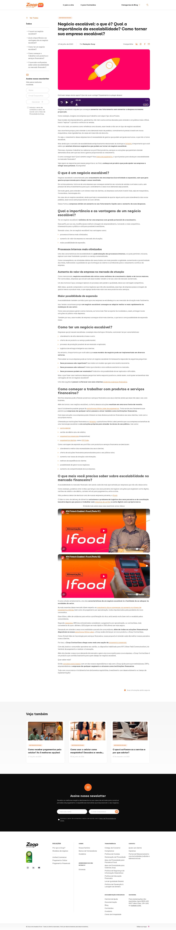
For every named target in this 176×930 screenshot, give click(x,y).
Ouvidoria (108, 911)
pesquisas (69, 623)
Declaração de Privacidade (115, 857)
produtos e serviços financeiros (115, 382)
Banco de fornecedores (88, 851)
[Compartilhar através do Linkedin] (136, 44)
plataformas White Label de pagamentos (103, 408)
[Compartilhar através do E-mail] (149, 44)
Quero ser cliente (135, 848)
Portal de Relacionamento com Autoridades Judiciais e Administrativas (139, 856)
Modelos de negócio (60, 851)
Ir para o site (68, 5)
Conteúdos (109, 908)
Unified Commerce (59, 857)
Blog (106, 905)
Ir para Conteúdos (88, 5)
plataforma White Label (84, 632)
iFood (115, 495)
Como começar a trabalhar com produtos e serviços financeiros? (38, 55)
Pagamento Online (59, 860)
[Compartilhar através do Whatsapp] (141, 44)
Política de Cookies (112, 854)
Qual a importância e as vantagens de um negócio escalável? (38, 40)
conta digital (65, 428)
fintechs (128, 144)
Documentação (111, 902)
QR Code (85, 440)
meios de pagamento (104, 157)
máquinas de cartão (102, 502)
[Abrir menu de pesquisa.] (147, 4)
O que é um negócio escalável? (35, 32)
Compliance (109, 851)
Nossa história (84, 848)
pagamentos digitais (68, 440)
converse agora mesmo (72, 664)
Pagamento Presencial (61, 863)
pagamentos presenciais (69, 436)
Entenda (82, 869)
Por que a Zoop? (58, 848)
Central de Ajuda (111, 899)
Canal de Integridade (113, 914)
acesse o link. (136, 905)
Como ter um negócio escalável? (36, 48)
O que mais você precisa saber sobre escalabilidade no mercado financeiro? (38, 64)
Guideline (82, 854)
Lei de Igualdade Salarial (114, 881)
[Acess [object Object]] (27, 867)
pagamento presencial (117, 642)
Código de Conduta (112, 848)
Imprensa (132, 851)
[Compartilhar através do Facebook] (145, 44)
